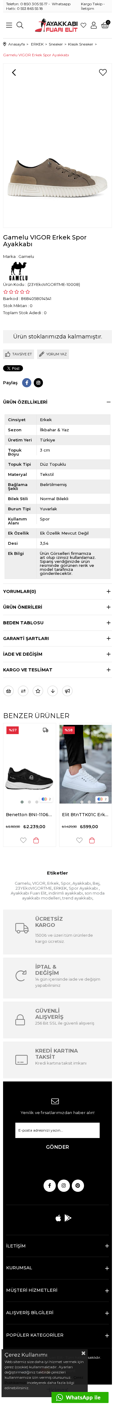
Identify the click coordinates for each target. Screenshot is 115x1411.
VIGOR (38, 883)
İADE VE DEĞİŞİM (22, 654)
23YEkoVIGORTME (34, 888)
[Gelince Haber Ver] (67, 691)
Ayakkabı (81, 883)
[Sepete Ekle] (23, 840)
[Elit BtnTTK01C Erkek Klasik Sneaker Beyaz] (73, 764)
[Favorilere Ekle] (103, 72)
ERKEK (60, 888)
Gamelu (22, 883)
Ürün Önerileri (22, 607)
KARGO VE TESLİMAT (27, 670)
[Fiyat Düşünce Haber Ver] (52, 691)
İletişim (87, 8)
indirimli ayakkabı (65, 893)
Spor (66, 883)
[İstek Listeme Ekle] (8, 691)
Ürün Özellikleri (25, 402)
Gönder (57, 1147)
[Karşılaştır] (23, 691)
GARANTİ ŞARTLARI (26, 638)
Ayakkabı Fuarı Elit (29, 893)
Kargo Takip (91, 4)
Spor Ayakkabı (84, 888)
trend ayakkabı (77, 897)
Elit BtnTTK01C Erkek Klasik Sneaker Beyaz (73, 814)
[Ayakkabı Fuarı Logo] (56, 25)
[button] (9, 802)
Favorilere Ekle (11, 840)
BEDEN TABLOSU (23, 623)
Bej (96, 883)
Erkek (53, 883)
